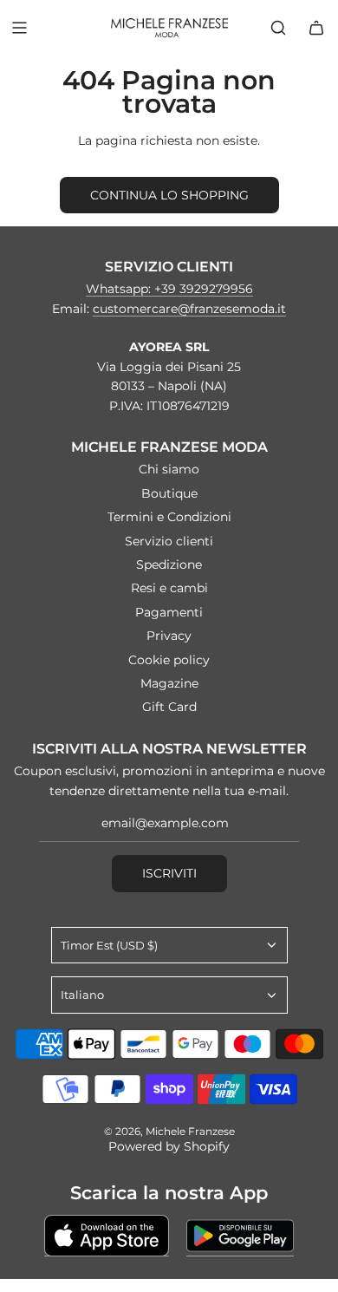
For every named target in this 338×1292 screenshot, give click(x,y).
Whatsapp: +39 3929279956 (169, 289)
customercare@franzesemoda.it (189, 308)
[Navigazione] (19, 28)
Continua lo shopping (169, 195)
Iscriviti (169, 873)
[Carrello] (316, 28)
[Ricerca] (278, 28)
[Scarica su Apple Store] (106, 1235)
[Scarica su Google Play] (240, 1235)
